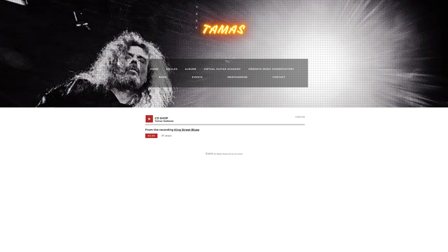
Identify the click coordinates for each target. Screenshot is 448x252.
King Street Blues (186, 129)
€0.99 (151, 135)
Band (163, 77)
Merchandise (237, 77)
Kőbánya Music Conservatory (271, 69)
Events (197, 77)
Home (154, 69)
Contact (279, 77)
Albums (190, 69)
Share (168, 135)
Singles (171, 69)
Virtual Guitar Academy (222, 69)
